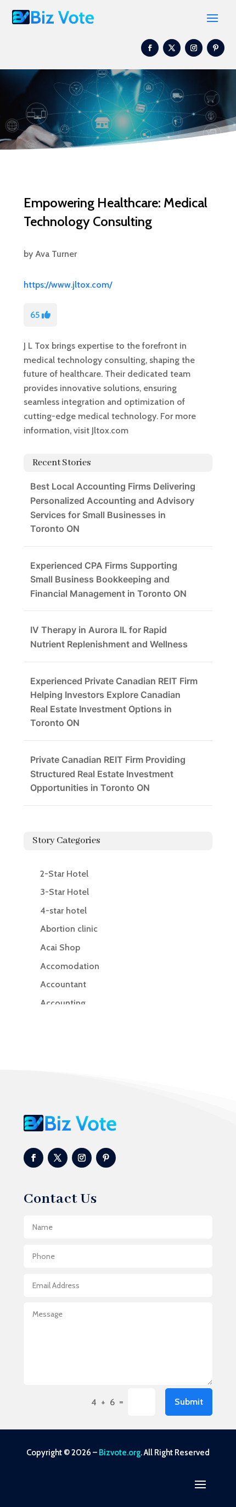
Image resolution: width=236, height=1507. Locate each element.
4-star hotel (63, 910)
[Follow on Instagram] (194, 48)
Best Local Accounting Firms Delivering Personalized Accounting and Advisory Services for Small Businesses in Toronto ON (112, 507)
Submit (189, 1401)
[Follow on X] (172, 48)
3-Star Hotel (64, 892)
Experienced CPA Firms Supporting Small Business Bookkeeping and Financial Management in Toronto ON (108, 579)
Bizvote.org (120, 1453)
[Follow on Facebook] (150, 48)
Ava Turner (56, 254)
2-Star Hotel (64, 873)
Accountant (63, 984)
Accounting (63, 1003)
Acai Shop (60, 947)
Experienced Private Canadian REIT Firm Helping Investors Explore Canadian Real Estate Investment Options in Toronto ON (114, 702)
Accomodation (69, 966)
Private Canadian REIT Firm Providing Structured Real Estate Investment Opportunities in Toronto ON (108, 773)
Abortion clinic (69, 928)
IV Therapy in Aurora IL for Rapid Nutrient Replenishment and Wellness (109, 637)
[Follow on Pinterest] (215, 48)
